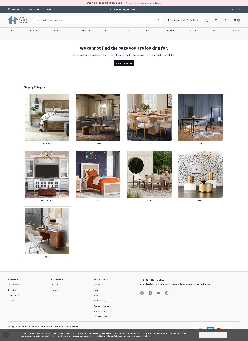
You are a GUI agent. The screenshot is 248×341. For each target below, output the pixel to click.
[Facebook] (142, 293)
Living (11, 30)
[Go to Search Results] (158, 20)
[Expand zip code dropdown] (197, 20)
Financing (55, 290)
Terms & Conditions (30, 326)
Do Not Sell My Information (66, 326)
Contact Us (235, 9)
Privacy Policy (14, 326)
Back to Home (124, 63)
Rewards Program (101, 311)
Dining (57, 30)
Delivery (97, 295)
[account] (206, 20)
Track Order (13, 290)
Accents (194, 30)
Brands (236, 30)
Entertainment (82, 30)
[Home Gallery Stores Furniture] (18, 20)
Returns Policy (100, 300)
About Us (54, 284)
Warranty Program (101, 306)
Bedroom (33, 30)
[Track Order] (225, 20)
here (148, 336)
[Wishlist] (216, 20)
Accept (213, 335)
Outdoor (170, 30)
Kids (148, 30)
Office (108, 30)
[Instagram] (150, 293)
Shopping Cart (14, 295)
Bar (129, 30)
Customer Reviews (102, 316)
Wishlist (11, 300)
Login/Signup (13, 284)
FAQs (96, 290)
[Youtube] (158, 293)
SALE (215, 30)
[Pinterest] (167, 293)
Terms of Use (46, 326)
